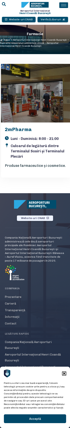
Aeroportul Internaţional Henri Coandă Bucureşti (40, 40)
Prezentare (13, 297)
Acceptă (35, 419)
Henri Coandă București (35, 13)
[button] (64, 373)
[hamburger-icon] (63, 5)
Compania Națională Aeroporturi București (28, 345)
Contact (10, 323)
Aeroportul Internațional (35, 10)
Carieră (10, 303)
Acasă (7, 40)
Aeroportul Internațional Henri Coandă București (33, 357)
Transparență (15, 310)
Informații (12, 317)
